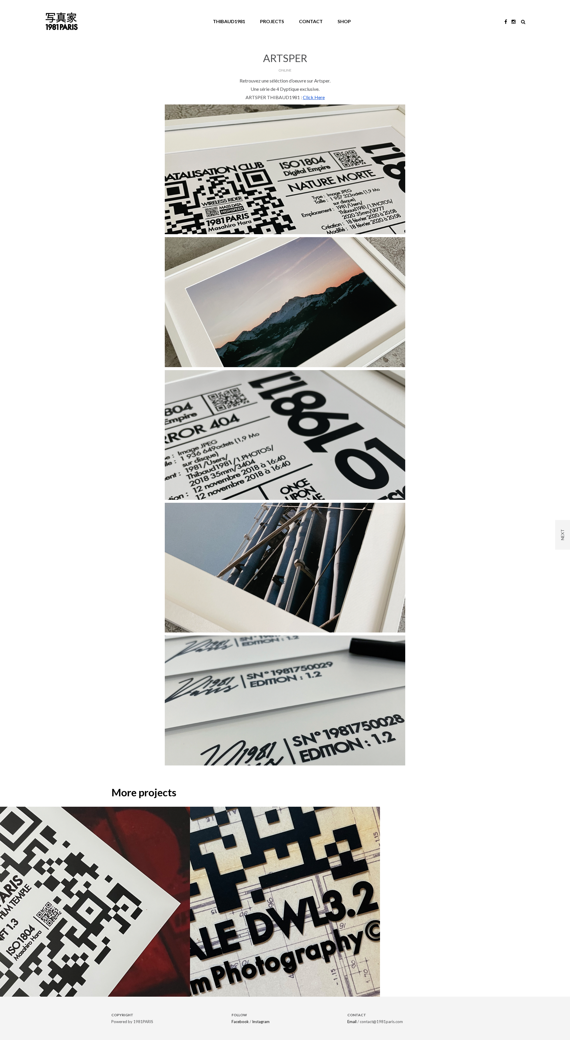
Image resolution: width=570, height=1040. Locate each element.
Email (352, 1021)
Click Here (314, 97)
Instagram (261, 1021)
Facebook (240, 1021)
